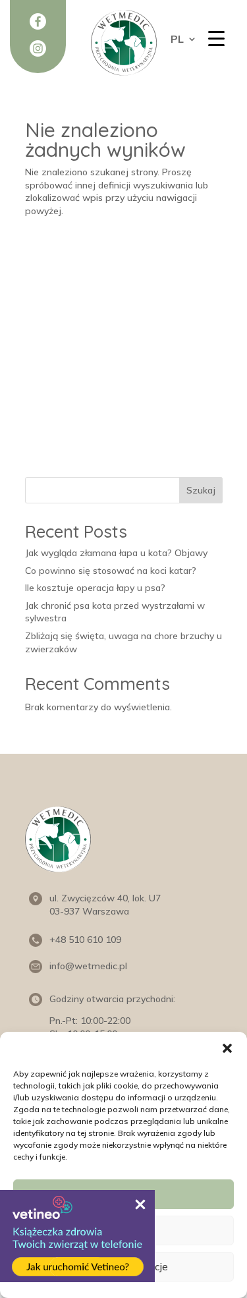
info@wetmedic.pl (88, 966)
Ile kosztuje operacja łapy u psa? (95, 588)
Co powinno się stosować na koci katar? (110, 571)
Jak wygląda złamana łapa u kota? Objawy (116, 553)
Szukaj (200, 490)
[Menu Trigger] (216, 38)
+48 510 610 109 (85, 939)
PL (177, 39)
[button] (227, 1048)
